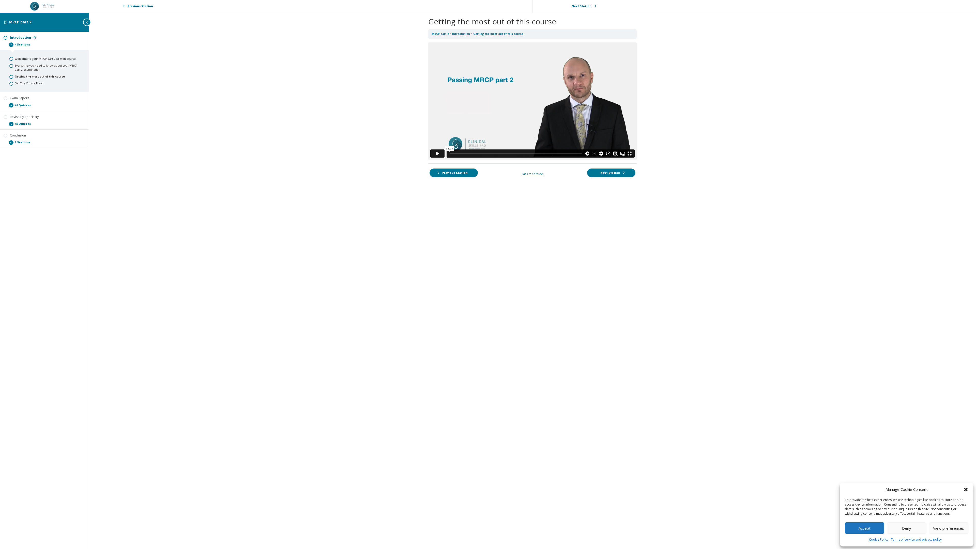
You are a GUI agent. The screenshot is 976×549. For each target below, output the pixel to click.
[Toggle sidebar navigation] (87, 22)
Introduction (461, 34)
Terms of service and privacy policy (916, 539)
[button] (965, 489)
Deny (906, 528)
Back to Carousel (533, 174)
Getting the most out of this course (498, 34)
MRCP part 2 (20, 22)
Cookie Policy (878, 539)
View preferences (948, 528)
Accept (865, 528)
